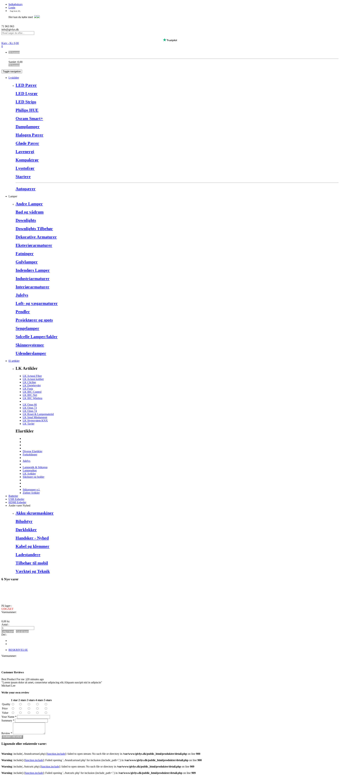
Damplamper (28, 126)
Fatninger (25, 253)
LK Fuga (28, 388)
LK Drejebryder (32, 385)
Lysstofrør (25, 168)
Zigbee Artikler (31, 492)
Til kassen (14, 52)
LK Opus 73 (30, 407)
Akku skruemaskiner (35, 513)
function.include (56, 753)
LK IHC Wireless (32, 398)
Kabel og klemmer (32, 546)
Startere (23, 176)
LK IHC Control (32, 391)
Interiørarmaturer (32, 287)
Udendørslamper (31, 353)
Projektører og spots (34, 320)
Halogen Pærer (29, 135)
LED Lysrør (27, 93)
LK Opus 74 (30, 410)
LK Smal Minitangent (35, 417)
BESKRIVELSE (18, 649)
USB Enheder (16, 499)
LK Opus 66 (30, 404)
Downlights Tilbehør (34, 228)
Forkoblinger (30, 454)
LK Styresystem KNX (35, 420)
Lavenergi (25, 151)
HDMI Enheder (17, 502)
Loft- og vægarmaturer (37, 303)
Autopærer (26, 188)
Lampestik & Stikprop (35, 467)
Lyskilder (13, 77)
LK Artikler (29, 473)
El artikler (13, 360)
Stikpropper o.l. (31, 489)
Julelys (22, 295)
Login (11, 7)
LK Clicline (29, 382)
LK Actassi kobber (33, 379)
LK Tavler (28, 423)
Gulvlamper (27, 262)
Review (6, 733)
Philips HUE (27, 110)
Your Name (8, 716)
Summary (7, 720)
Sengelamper (27, 328)
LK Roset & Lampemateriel (38, 414)
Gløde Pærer (27, 143)
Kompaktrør (27, 160)
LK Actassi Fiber (32, 375)
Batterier (13, 495)
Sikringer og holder (33, 476)
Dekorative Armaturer (36, 237)
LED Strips (26, 102)
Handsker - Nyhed (32, 538)
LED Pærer (26, 85)
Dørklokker (26, 529)
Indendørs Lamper (33, 270)
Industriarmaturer (33, 278)
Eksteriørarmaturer (34, 245)
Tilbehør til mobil (32, 563)
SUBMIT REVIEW (12, 736)
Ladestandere (28, 554)
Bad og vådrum (30, 212)
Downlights (26, 220)
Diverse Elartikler (32, 451)
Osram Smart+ (29, 118)
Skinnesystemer (30, 345)
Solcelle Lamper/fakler (37, 336)
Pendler (23, 311)
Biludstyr (24, 521)
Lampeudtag (30, 470)
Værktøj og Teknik (33, 571)
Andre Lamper (29, 204)
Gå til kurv (22, 631)
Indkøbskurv (15, 4)
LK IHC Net (30, 395)
